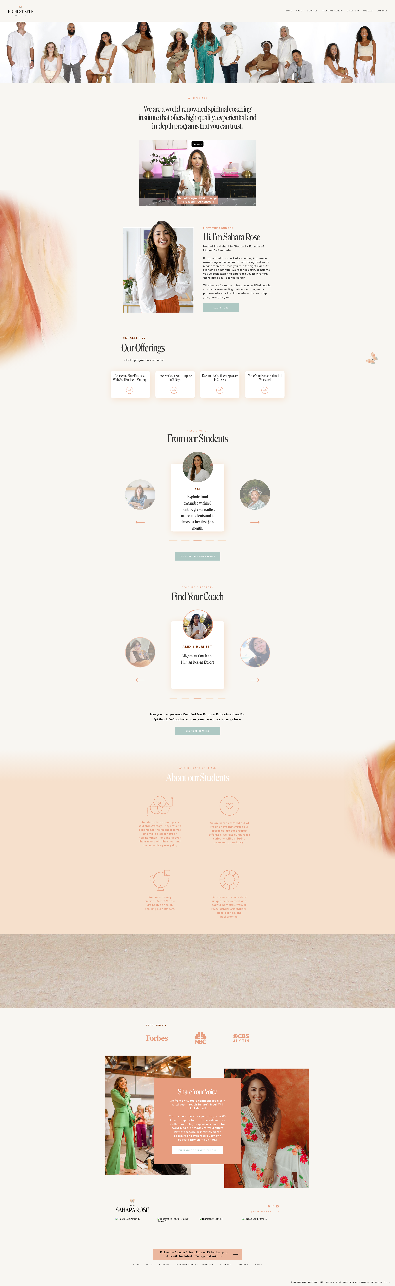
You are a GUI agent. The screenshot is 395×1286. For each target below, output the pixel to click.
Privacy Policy (349, 1282)
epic (388, 1282)
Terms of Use (333, 1282)
